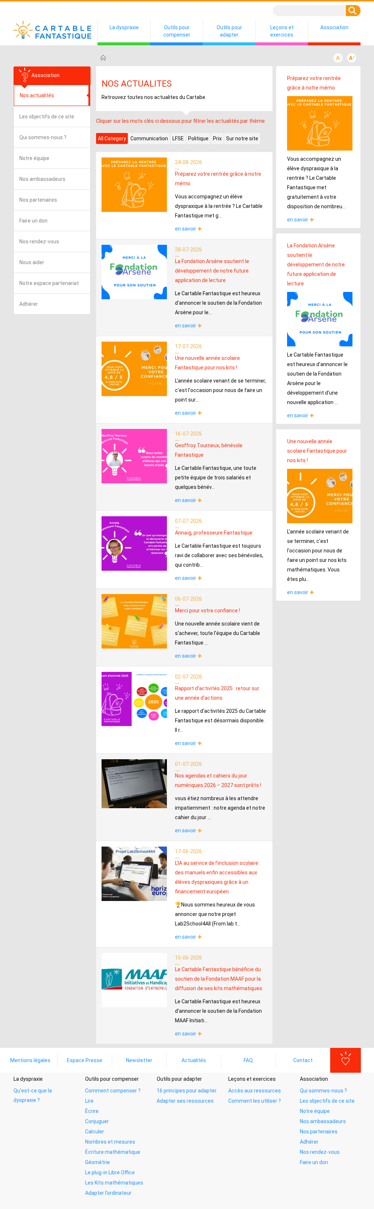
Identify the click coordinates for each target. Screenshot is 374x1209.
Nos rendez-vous (39, 241)
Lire (89, 1101)
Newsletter (139, 1060)
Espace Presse (84, 1060)
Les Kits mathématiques (114, 1183)
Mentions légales (30, 1060)
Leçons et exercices (282, 31)
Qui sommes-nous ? (42, 137)
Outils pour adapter (229, 31)
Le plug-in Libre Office (110, 1172)
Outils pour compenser (176, 31)
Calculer (94, 1131)
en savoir (185, 229)
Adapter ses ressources (185, 1101)
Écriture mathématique (112, 1152)
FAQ (248, 1060)
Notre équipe (34, 158)
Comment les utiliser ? (254, 1101)
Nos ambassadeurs (42, 179)
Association (334, 27)
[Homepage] (103, 58)
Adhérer (28, 304)
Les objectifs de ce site (46, 116)
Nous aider (31, 262)
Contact (303, 1060)
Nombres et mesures (110, 1142)
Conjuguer (97, 1121)
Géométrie (97, 1162)
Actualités (194, 1060)
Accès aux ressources (254, 1091)
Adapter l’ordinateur (108, 1193)
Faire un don (33, 221)
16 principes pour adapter (187, 1091)
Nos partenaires (38, 200)
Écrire (92, 1111)
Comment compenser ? (113, 1091)
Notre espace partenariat (49, 283)
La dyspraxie (124, 27)
